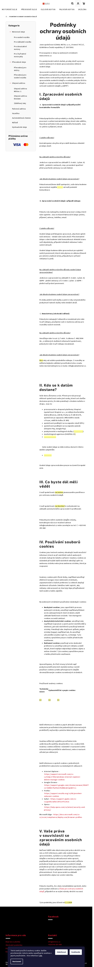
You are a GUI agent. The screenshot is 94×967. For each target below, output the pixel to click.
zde (40, 955)
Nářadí (15, 122)
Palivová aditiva (19, 109)
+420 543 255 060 (55, 944)
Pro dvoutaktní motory (20, 48)
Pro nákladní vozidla (22, 42)
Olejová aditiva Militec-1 (20, 90)
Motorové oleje (18, 32)
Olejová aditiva (18, 83)
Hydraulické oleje (19, 127)
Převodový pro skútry (20, 69)
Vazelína (15, 113)
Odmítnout (61, 952)
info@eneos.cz (54, 942)
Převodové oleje (19, 62)
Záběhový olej (20, 103)
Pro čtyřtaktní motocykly (20, 55)
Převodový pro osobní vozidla (20, 76)
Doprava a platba (13, 942)
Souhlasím (75, 952)
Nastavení (16, 961)
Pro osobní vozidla (21, 37)
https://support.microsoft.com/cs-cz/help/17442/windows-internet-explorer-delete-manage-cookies (62, 777)
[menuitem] (9, 9)
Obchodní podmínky (14, 945)
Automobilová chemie (21, 118)
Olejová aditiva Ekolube (20, 97)
